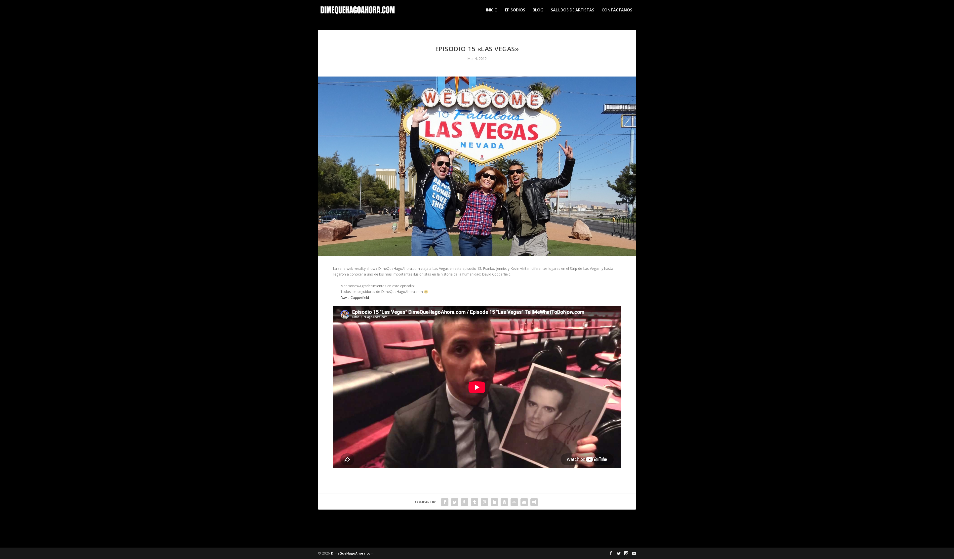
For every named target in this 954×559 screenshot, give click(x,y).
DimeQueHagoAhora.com (352, 553)
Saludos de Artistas (572, 10)
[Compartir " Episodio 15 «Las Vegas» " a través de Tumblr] (474, 502)
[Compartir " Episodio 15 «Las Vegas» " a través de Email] (524, 502)
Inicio (492, 10)
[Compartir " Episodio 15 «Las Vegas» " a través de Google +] (465, 502)
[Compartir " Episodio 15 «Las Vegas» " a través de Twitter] (455, 502)
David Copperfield (354, 297)
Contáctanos (617, 10)
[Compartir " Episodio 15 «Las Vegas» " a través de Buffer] (504, 502)
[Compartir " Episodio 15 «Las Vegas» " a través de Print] (534, 502)
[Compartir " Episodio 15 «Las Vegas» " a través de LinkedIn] (494, 502)
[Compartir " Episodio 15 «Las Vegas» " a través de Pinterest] (484, 502)
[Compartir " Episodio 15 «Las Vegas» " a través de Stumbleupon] (514, 502)
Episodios (515, 10)
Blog (538, 10)
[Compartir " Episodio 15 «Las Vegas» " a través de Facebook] (445, 502)
